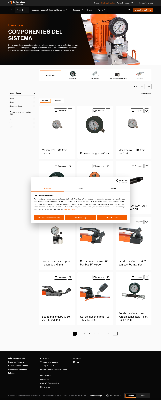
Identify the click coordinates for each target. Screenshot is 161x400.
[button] (134, 86)
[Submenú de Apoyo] (105, 9)
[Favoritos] (132, 3)
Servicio (90, 10)
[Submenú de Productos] (26, 9)
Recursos (76, 10)
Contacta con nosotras (49, 362)
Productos (21, 10)
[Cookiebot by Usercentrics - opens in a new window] (117, 181)
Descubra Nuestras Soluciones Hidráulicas (48, 10)
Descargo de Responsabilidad (51, 395)
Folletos (11, 373)
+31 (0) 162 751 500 (48, 366)
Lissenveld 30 (45, 376)
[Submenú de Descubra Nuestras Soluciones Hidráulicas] (67, 9)
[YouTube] (77, 362)
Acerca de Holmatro (123, 3)
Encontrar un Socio (143, 10)
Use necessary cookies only (49, 218)
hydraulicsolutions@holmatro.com (53, 369)
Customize (79, 218)
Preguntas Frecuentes (16, 362)
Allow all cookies (112, 218)
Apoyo (100, 10)
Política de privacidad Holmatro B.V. (75, 395)
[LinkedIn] (74, 362)
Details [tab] (80, 188)
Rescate (96, 3)
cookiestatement (70, 209)
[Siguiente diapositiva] (148, 86)
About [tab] (113, 188)
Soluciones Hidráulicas (108, 3)
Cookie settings (95, 396)
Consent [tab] (47, 188)
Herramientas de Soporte (18, 366)
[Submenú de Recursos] (82, 9)
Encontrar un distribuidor (17, 369)
